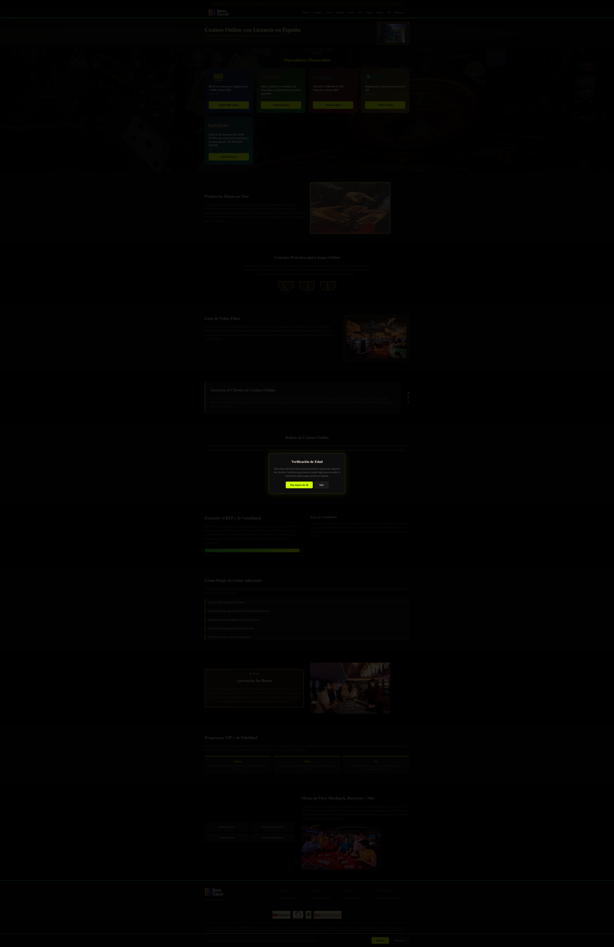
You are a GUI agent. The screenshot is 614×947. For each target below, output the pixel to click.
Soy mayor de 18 (299, 485)
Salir (321, 485)
